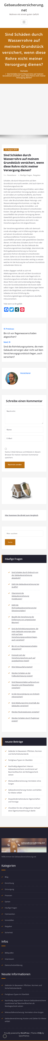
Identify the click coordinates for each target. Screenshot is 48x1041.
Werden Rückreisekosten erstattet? (25, 712)
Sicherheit (9, 932)
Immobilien (9, 920)
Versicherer (11, 175)
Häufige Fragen (26, 175)
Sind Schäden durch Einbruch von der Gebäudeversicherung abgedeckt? (25, 575)
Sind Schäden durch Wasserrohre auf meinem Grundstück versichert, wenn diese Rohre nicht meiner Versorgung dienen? (24, 76)
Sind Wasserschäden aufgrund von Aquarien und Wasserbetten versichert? (25, 685)
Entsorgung (9, 889)
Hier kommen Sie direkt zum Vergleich (21, 515)
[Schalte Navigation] (24, 22)
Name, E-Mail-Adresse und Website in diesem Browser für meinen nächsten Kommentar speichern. (23, 455)
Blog (6, 877)
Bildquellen (9, 953)
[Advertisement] (24, 109)
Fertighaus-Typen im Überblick (20, 760)
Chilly (39, 1033)
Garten (7, 901)
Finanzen (8, 895)
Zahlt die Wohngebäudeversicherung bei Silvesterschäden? (24, 608)
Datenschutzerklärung (13, 965)
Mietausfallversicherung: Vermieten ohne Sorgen (24, 1012)
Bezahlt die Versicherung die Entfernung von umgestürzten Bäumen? (24, 620)
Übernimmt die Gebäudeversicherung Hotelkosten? (20, 596)
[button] (5, 1036)
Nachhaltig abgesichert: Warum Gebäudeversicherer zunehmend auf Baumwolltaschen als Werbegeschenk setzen (25, 1003)
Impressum (9, 959)
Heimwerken (10, 914)
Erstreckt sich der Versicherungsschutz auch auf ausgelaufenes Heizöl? (23, 658)
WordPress (25, 1033)
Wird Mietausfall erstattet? (22, 667)
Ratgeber (36, 175)
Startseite (24, 71)
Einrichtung (9, 883)
